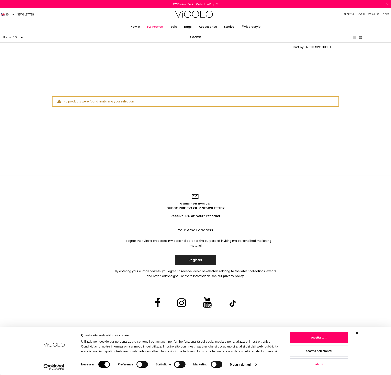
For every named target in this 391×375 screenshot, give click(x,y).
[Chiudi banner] (357, 336)
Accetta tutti (319, 337)
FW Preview (155, 27)
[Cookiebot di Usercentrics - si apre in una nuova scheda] (54, 367)
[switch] (142, 364)
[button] (7, 14)
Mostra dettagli (241, 364)
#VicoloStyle (250, 27)
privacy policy (233, 276)
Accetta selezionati (319, 351)
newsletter (25, 14)
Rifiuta (319, 364)
